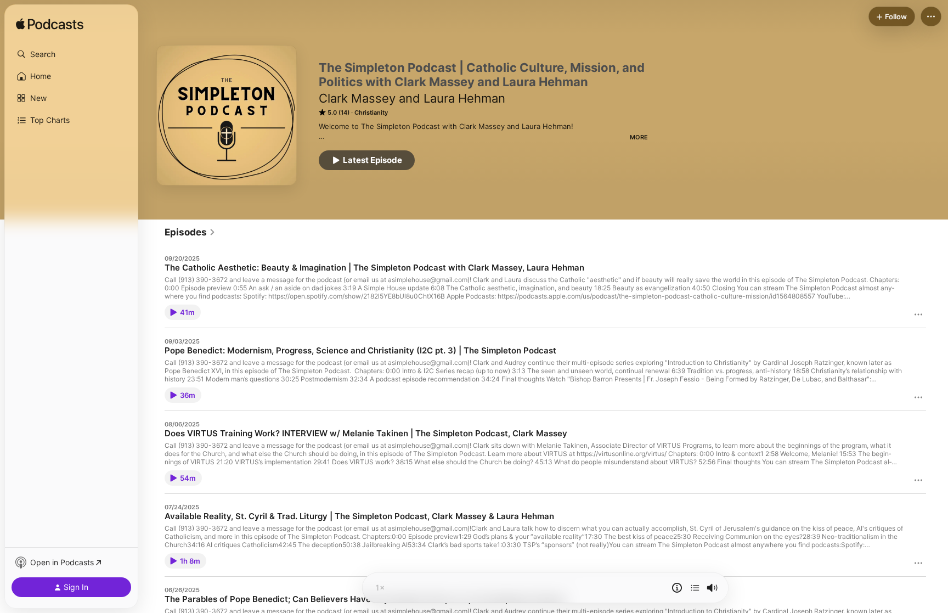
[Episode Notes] (677, 587)
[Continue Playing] (695, 587)
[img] (49, 24)
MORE (639, 137)
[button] (71, 54)
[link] (190, 232)
